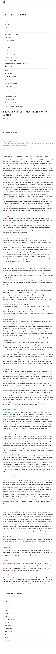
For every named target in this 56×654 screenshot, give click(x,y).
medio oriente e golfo (11, 54)
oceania (7, 70)
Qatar (6, 637)
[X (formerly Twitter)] (52, 122)
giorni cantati (8, 86)
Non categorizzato (10, 90)
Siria (6, 634)
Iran (6, 601)
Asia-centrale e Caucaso (11, 67)
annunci (7, 24)
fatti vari (7, 80)
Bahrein (7, 622)
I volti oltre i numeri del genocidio (14, 106)
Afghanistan (8, 640)
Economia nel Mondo (11, 44)
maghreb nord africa (11, 57)
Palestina (7, 607)
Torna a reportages (10, 613)
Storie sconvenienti (10, 103)
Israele (7, 604)
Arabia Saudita (9, 628)
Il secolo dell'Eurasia (10, 96)
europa (7, 50)
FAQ (6, 27)
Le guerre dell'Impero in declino (14, 93)
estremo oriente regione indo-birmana (15, 63)
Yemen (7, 616)
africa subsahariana (10, 60)
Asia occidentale (9, 99)
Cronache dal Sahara (11, 76)
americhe (7, 47)
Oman (7, 643)
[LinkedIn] (48, 122)
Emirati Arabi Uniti (10, 619)
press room (8, 37)
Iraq (6, 610)
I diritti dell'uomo (10, 40)
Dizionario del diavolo (11, 83)
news (6, 21)
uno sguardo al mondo (11, 34)
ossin (6, 31)
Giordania (8, 625)
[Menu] (52, 2)
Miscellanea (8, 73)
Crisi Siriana (8, 631)
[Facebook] (45, 122)
